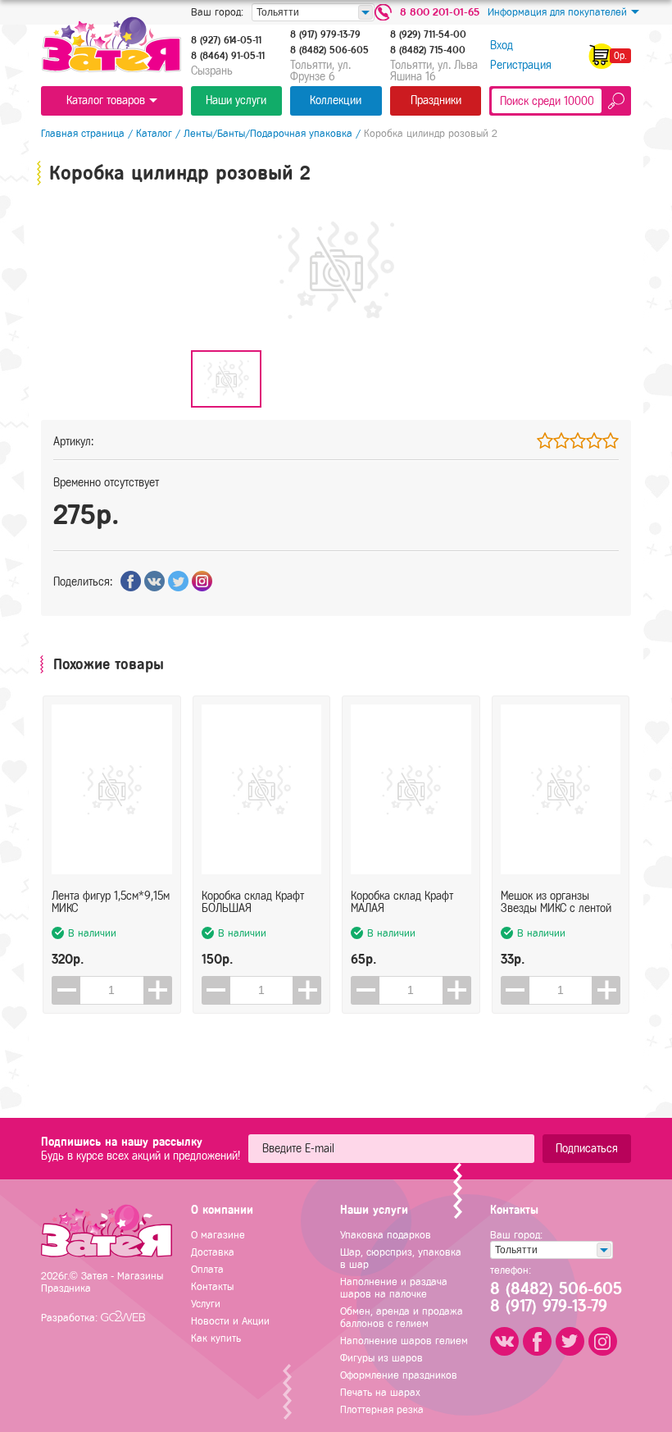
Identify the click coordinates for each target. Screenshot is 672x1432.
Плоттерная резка (382, 1409)
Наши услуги (236, 100)
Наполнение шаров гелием (404, 1340)
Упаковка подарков (385, 1234)
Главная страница (83, 133)
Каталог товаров (105, 100)
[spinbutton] (112, 990)
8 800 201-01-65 (439, 12)
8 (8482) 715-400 (427, 50)
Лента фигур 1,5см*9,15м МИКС (111, 902)
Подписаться (587, 1148)
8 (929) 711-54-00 (428, 34)
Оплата (207, 1269)
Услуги (205, 1303)
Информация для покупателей (557, 12)
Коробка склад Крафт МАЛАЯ (402, 902)
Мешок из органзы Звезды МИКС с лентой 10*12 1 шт (556, 902)
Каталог (154, 133)
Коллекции (335, 100)
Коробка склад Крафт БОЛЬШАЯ (253, 902)
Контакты (212, 1286)
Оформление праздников (398, 1375)
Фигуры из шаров (381, 1357)
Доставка (212, 1252)
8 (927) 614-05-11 (226, 40)
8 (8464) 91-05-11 (228, 56)
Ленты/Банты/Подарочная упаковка (268, 133)
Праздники (436, 100)
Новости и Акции (230, 1321)
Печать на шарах (380, 1392)
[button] (157, 990)
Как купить (216, 1338)
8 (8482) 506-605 (329, 50)
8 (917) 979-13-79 (325, 34)
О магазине (218, 1234)
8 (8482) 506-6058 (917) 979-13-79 (555, 1297)
